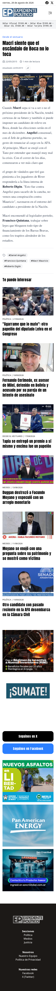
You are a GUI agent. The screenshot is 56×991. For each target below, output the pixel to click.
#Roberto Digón (12, 266)
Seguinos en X (28, 736)
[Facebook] (47, 2)
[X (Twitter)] (52, 2)
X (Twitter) (28, 977)
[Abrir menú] (50, 13)
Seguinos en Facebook (28, 748)
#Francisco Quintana (15, 260)
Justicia (28, 942)
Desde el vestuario (12, 36)
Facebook (28, 973)
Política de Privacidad (28, 959)
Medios (6, 487)
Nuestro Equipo (28, 956)
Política (6, 319)
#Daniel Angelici (17, 255)
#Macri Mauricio (39, 260)
